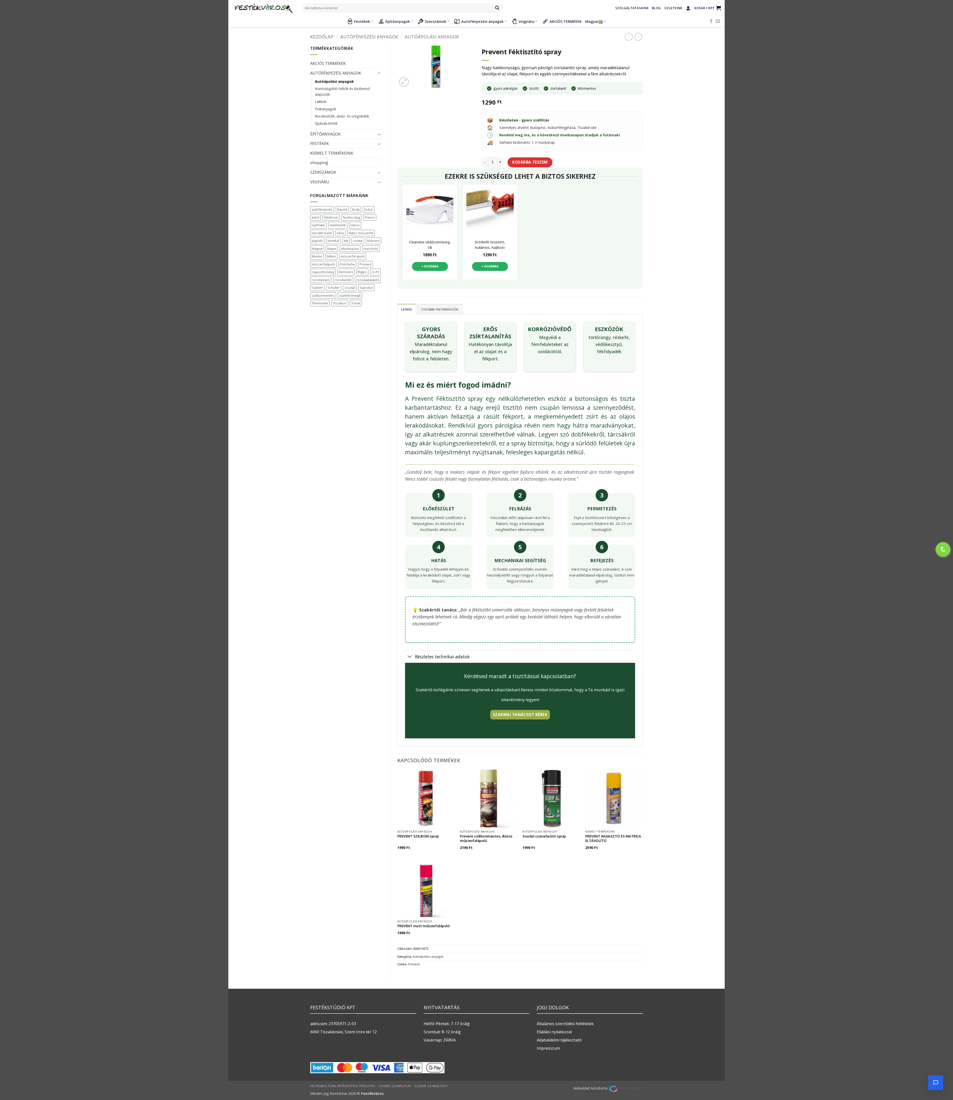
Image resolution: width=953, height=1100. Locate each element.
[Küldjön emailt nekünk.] (718, 21)
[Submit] (497, 8)
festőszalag (351, 217)
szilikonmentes (323, 295)
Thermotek (320, 303)
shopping (319, 162)
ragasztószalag (323, 272)
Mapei (332, 248)
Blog (656, 8)
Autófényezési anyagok (482, 21)
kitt (346, 240)
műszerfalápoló (323, 264)
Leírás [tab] (406, 309)
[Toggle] (379, 73)
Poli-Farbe (347, 264)
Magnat (317, 248)
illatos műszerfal (361, 233)
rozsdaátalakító (367, 280)
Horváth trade (322, 233)
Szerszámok (435, 21)
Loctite (358, 240)
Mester (317, 256)
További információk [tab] (440, 309)
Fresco (370, 217)
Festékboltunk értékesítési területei (342, 1086)
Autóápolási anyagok (432, 36)
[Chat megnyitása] (935, 1082)
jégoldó (317, 240)
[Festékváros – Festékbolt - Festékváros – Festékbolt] (263, 8)
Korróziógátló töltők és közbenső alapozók (342, 91)
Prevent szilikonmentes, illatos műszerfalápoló (486, 838)
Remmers (346, 272)
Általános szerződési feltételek (565, 1023)
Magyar (592, 21)
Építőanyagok (397, 21)
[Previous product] (638, 36)
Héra (340, 233)
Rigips (362, 272)
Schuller (334, 287)
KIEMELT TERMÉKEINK (331, 153)
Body (356, 209)
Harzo (355, 225)
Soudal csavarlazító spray (544, 836)
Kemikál (333, 240)
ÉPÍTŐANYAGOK (325, 134)
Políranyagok (325, 109)
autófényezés (322, 209)
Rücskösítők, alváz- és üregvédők (342, 116)
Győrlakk (318, 225)
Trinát (355, 303)
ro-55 (375, 272)
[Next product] (628, 36)
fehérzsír (331, 217)
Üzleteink (673, 8)
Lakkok (320, 101)
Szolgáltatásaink (631, 8)
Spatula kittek (326, 123)
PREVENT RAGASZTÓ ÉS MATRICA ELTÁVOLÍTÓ (613, 838)
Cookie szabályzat (394, 1086)
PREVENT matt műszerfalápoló (423, 926)
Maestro (373, 240)
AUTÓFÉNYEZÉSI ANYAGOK (369, 36)
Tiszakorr (340, 303)
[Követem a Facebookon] (711, 21)
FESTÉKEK (319, 143)
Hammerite (338, 225)
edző (315, 217)
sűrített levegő (350, 295)
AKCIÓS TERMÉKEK (565, 21)
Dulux (368, 209)
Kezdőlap (322, 36)
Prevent (365, 264)
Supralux (366, 287)
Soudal (349, 287)
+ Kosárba (429, 266)
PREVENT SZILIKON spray (418, 836)
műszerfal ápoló (352, 256)
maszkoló (371, 248)
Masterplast (350, 248)
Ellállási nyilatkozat (554, 1032)
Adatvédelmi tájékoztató (559, 1040)
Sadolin (317, 287)
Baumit (342, 209)
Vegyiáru (526, 21)
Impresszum (548, 1048)
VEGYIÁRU (319, 182)
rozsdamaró (321, 280)
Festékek (362, 21)
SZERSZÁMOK (323, 172)
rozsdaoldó (343, 280)
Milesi (331, 256)
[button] (688, 7)
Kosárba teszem (530, 162)
